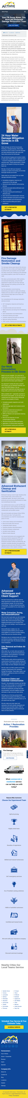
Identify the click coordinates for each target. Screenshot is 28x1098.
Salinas (5, 997)
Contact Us (4, 1074)
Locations (3, 1080)
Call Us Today (13, 25)
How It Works (4, 1054)
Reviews (3, 1059)
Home (6, 32)
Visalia (4, 1004)
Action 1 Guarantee (6, 1056)
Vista (15, 1002)
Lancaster (5, 995)
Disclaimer (16, 1095)
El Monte (16, 995)
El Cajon (16, 991)
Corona (4, 993)
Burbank (16, 997)
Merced (16, 1004)
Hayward (5, 1000)
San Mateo (17, 1000)
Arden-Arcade (18, 1006)
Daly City (16, 1008)
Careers (3, 1083)
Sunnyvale (5, 1002)
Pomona (5, 1008)
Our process (10, 758)
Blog (2, 1077)
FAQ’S (2, 1062)
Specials (3, 1065)
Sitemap (3, 1085)
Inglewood (17, 998)
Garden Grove (6, 991)
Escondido (5, 1006)
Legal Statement (16, 1093)
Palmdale (5, 998)
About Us (3, 1072)
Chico (15, 993)
